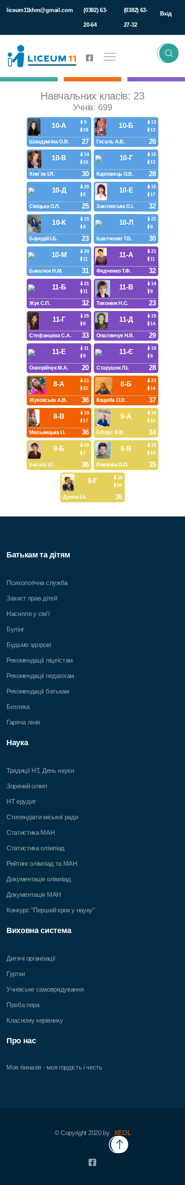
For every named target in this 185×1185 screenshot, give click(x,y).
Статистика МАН (30, 832)
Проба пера (23, 1004)
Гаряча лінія (23, 722)
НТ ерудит (21, 801)
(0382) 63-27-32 (136, 17)
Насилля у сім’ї (27, 613)
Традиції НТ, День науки (40, 770)
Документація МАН (33, 894)
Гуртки (15, 973)
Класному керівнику (34, 1020)
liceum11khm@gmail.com (39, 10)
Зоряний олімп (26, 786)
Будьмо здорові (28, 644)
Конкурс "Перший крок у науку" (50, 910)
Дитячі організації (30, 958)
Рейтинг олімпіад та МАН (41, 863)
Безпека (18, 706)
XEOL (122, 1132)
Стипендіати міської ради (42, 817)
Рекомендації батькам (37, 691)
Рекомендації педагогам (40, 675)
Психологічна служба (37, 582)
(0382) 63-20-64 (95, 17)
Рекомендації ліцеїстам (39, 660)
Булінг (15, 629)
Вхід (166, 13)
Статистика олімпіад (35, 848)
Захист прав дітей (31, 598)
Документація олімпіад (38, 879)
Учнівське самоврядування (44, 989)
